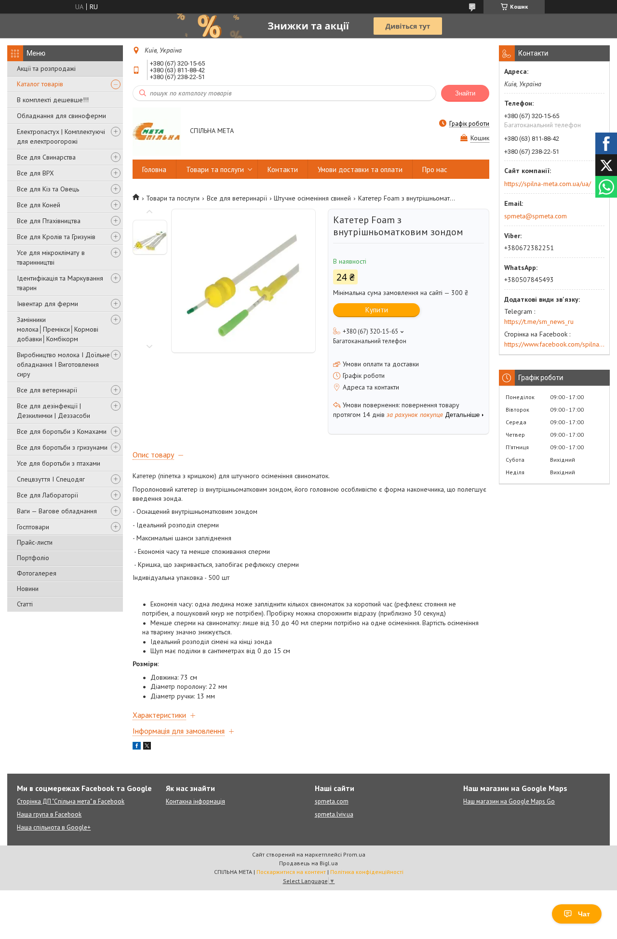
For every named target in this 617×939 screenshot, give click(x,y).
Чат (584, 914)
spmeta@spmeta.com (535, 216)
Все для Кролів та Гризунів (56, 236)
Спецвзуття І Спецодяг (51, 479)
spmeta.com (332, 801)
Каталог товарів (40, 84)
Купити (376, 309)
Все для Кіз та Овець (48, 189)
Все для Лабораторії (47, 495)
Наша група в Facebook (49, 814)
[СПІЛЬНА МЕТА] (157, 131)
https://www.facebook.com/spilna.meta (554, 344)
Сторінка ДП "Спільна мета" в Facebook (70, 801)
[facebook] (137, 747)
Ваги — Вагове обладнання (57, 511)
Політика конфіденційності (366, 871)
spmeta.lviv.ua (334, 814)
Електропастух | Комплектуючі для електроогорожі (61, 136)
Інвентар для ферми (47, 303)
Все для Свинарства (46, 157)
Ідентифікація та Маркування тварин (60, 283)
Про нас (434, 169)
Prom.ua (354, 854)
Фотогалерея (36, 573)
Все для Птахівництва (48, 220)
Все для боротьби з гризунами (62, 447)
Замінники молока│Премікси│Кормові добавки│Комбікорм (57, 329)
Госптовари (33, 527)
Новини (28, 588)
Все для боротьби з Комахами (62, 431)
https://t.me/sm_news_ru (539, 321)
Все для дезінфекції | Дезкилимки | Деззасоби (53, 411)
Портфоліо (33, 557)
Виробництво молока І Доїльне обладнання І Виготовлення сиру (63, 364)
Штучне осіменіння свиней (312, 198)
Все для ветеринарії (47, 390)
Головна (154, 169)
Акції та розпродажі (46, 68)
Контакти (283, 169)
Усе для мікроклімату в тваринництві (51, 257)
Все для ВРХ (35, 173)
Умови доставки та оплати (360, 169)
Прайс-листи (35, 542)
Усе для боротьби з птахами (58, 463)
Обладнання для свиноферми (61, 115)
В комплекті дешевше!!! (53, 99)
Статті (25, 604)
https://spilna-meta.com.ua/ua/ (547, 183)
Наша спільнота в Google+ (54, 827)
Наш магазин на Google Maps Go (509, 801)
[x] (147, 747)
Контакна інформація (195, 801)
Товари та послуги (215, 169)
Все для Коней (38, 205)
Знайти (465, 93)
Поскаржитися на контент (291, 871)
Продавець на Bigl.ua (308, 863)
